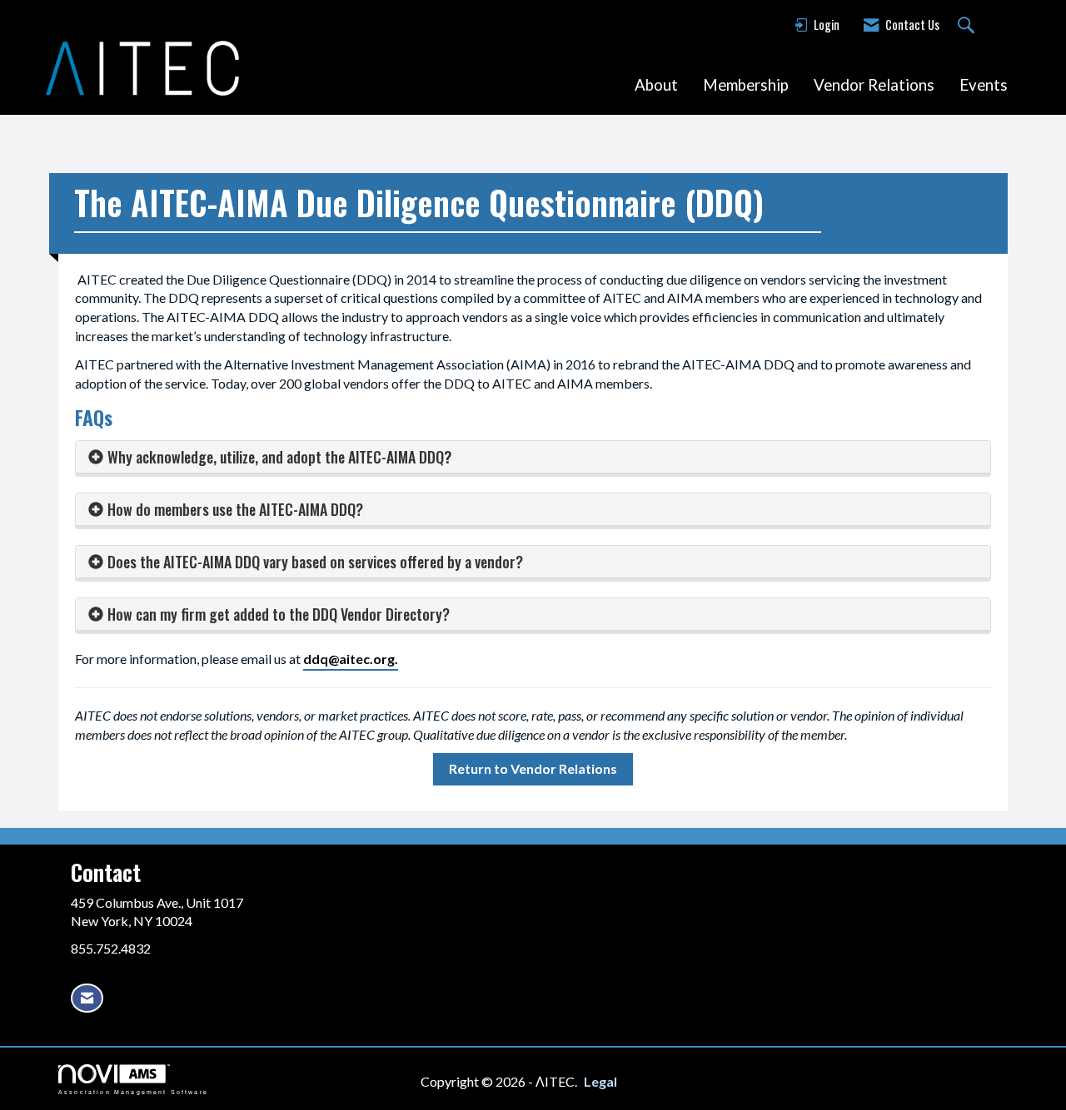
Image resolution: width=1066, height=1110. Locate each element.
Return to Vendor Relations (533, 768)
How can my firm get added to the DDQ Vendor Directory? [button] (278, 614)
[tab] (533, 457)
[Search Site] (968, 26)
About (656, 85)
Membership (746, 85)
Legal (600, 1081)
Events (983, 85)
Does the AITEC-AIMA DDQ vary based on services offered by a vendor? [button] (315, 561)
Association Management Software (133, 1091)
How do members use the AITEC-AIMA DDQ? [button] (235, 509)
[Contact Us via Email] (87, 998)
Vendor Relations (874, 85)
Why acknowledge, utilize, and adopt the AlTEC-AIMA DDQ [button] (275, 457)
